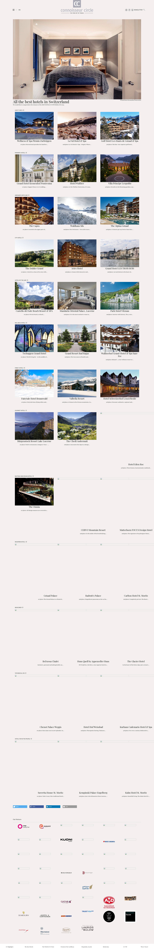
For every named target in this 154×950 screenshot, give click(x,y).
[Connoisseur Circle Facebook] (129, 10)
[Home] (77, 7)
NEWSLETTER (138, 10)
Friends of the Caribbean (67, 947)
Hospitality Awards (87, 947)
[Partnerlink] (23, 826)
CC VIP (125, 947)
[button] (20, 806)
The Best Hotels (29, 947)
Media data (106, 947)
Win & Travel (144, 947)
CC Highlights (9, 947)
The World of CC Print (48, 947)
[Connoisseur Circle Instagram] (126, 10)
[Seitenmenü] (13, 10)
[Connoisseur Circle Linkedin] (132, 10)
